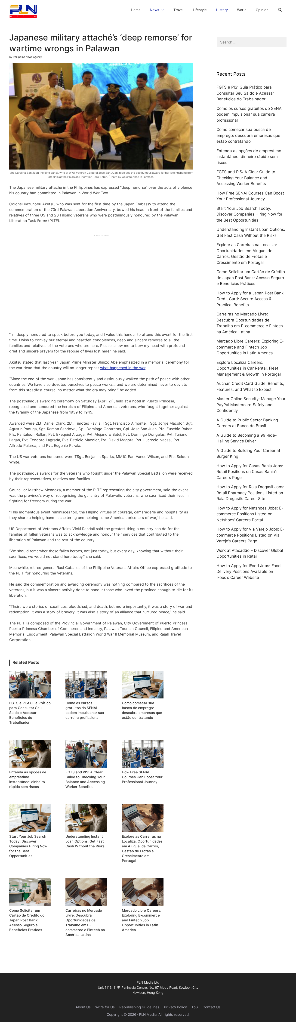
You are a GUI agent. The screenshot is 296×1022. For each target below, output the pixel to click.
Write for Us (105, 1007)
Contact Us (212, 1007)
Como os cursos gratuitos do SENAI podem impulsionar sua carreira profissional (249, 114)
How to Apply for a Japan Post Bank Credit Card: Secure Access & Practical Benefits (250, 299)
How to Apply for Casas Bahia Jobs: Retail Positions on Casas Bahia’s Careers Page (249, 471)
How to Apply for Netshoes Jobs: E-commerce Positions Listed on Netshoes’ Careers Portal (249, 514)
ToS (194, 1007)
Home (136, 10)
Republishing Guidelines (139, 1007)
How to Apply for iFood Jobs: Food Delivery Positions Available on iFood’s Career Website (248, 571)
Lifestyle (200, 10)
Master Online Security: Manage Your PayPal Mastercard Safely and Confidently (250, 404)
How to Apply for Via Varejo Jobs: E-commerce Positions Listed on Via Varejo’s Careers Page (250, 535)
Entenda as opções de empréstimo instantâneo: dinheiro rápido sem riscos (248, 156)
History (222, 10)
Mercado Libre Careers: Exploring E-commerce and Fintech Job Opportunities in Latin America (250, 347)
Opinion (262, 10)
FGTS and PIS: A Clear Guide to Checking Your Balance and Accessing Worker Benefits (245, 178)
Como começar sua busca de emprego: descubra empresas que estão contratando (248, 135)
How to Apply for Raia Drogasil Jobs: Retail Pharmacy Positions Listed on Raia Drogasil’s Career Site (250, 493)
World (242, 10)
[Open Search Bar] (280, 10)
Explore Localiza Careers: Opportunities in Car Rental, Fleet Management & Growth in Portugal (248, 368)
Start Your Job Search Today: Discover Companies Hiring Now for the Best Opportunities (249, 214)
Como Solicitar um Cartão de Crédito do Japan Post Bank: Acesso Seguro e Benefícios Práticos (250, 277)
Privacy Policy (175, 1007)
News (154, 10)
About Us (83, 1007)
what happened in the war (122, 367)
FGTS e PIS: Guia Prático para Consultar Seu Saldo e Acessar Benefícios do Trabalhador (245, 93)
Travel (178, 10)
